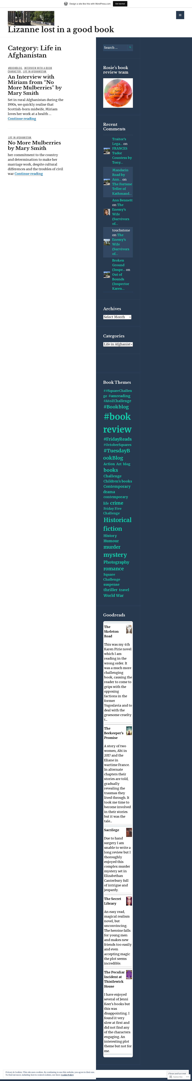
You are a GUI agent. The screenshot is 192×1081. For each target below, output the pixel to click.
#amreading (119, 396)
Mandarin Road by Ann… (120, 174)
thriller (111, 589)
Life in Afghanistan (34, 71)
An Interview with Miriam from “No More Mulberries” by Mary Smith (35, 85)
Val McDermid (117, 640)
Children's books (118, 481)
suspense (112, 584)
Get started (120, 4)
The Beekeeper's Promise (113, 733)
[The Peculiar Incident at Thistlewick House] (129, 978)
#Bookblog (15, 68)
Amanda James (117, 907)
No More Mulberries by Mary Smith (34, 145)
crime (116, 503)
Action (109, 464)
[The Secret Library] (129, 905)
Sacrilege (111, 830)
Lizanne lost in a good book (61, 29)
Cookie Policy (67, 1075)
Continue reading (22, 119)
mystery (115, 554)
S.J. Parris (113, 834)
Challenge (113, 476)
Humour (111, 541)
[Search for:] (118, 48)
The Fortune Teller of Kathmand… (122, 188)
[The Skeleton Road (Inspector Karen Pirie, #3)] (129, 632)
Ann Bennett (122, 200)
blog (126, 464)
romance (114, 569)
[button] (180, 15)
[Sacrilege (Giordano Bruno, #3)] (129, 836)
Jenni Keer (114, 990)
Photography (116, 562)
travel (124, 590)
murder (112, 547)
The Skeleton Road (111, 631)
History (110, 536)
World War (114, 595)
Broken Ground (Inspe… (118, 265)
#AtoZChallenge (117, 401)
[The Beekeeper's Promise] (129, 734)
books (111, 470)
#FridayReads (118, 439)
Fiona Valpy (115, 742)
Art (119, 464)
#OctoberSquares (117, 445)
